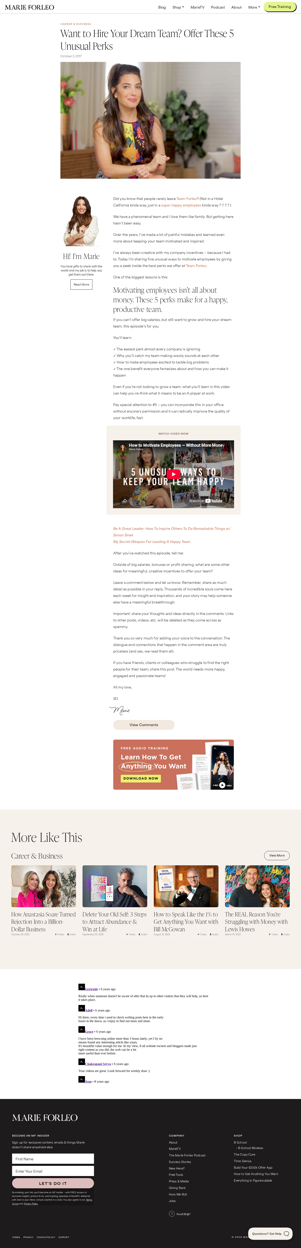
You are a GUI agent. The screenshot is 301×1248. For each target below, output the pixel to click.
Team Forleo (187, 198)
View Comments (144, 724)
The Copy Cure (244, 1154)
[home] (29, 6)
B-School (240, 1142)
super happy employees (181, 204)
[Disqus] (150, 1033)
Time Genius (243, 1160)
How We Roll (178, 1194)
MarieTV (175, 1148)
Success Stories (180, 1161)
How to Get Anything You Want (256, 1173)
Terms (16, 1237)
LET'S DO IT (53, 1183)
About (173, 1142)
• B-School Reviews (249, 1147)
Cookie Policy (46, 1237)
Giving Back (177, 1187)
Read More (81, 284)
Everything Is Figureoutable (253, 1180)
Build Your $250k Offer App (253, 1167)
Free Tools (176, 1174)
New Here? (176, 1168)
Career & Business (75, 24)
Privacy (28, 1237)
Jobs (172, 1200)
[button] (178, 7)
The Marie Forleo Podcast (187, 1155)
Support (64, 1237)
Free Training (280, 6)
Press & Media (179, 1181)
